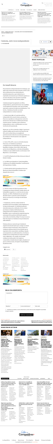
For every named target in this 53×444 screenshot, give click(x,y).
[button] (2, 4)
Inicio (2, 31)
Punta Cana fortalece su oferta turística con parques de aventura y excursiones (44, 404)
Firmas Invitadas (9, 31)
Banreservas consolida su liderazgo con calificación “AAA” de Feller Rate (8, 13)
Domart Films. (35, 442)
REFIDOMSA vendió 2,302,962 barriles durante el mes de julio (26, 404)
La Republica (17, 337)
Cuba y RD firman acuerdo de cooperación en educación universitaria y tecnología (12, 321)
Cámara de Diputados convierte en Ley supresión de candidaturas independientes (25, 261)
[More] (50, 41)
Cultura (19, 378)
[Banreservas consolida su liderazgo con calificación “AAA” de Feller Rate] (20, 333)
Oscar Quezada (5, 43)
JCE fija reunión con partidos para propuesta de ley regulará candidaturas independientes (16, 261)
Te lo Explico (4, 337)
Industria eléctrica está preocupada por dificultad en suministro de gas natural (41, 321)
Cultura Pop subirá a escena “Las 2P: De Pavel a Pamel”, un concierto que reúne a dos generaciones (42, 64)
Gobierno (30, 337)
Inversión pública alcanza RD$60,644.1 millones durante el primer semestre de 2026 (26, 13)
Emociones (26, 378)
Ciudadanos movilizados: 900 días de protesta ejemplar (6, 260)
